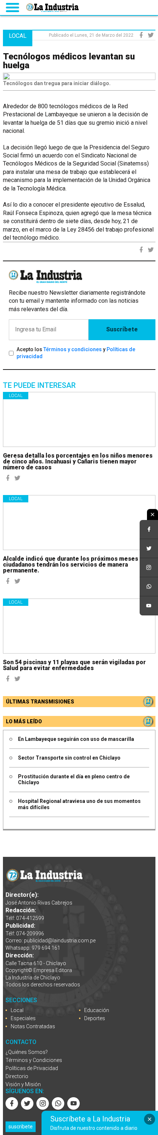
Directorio (17, 1076)
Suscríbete (122, 329)
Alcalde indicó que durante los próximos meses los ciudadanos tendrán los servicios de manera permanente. (75, 564)
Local (15, 395)
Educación (96, 1010)
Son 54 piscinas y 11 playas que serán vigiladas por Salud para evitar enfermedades (74, 665)
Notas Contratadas (33, 1026)
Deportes (94, 1018)
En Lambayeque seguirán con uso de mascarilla (76, 739)
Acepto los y (76, 353)
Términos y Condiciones (34, 1060)
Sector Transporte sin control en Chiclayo (69, 758)
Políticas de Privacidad (32, 1068)
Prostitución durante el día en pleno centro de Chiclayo (74, 780)
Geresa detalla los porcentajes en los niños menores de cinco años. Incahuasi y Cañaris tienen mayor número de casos (77, 461)
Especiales (23, 1018)
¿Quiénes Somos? (27, 1052)
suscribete (20, 1126)
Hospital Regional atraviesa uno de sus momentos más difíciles (79, 804)
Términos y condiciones (72, 349)
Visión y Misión (23, 1084)
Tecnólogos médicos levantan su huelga (69, 60)
